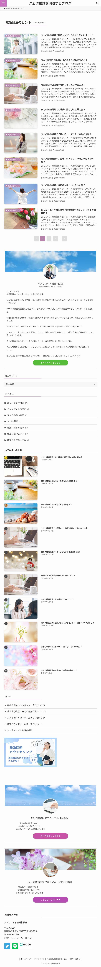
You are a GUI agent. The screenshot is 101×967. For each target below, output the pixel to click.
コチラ (28, 938)
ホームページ (26, 959)
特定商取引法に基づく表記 (57, 959)
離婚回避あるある (17, 427)
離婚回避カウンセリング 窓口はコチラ (26, 705)
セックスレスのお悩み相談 (19, 730)
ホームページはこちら (50, 363)
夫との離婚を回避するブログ (50, 3)
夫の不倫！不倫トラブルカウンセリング (26, 718)
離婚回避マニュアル (18, 440)
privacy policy (39, 959)
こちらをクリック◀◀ (50, 836)
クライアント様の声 (18, 409)
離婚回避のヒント (17, 434)
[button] (97, 3)
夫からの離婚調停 (17, 415)
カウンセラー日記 (17, 403)
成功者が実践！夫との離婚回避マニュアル (27, 711)
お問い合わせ (75, 959)
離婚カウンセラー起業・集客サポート (25, 724)
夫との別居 (14, 421)
